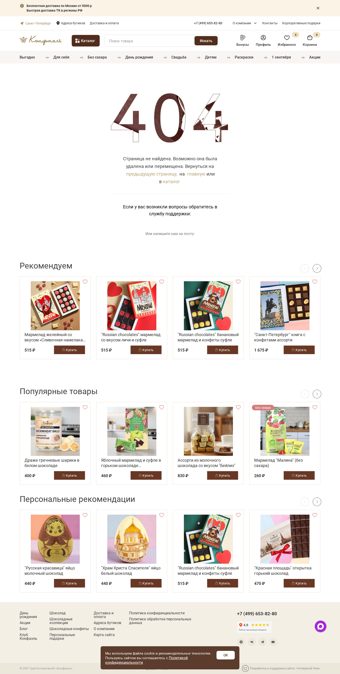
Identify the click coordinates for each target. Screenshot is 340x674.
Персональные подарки (62, 636)
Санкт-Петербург (38, 23)
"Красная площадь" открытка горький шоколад (283, 570)
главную (196, 174)
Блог (24, 629)
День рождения (139, 57)
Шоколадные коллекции (60, 621)
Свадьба (178, 57)
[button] (317, 268)
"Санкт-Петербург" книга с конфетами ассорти (279, 337)
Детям (210, 57)
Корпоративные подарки (301, 23)
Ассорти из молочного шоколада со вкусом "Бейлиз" (206, 463)
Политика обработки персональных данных (160, 621)
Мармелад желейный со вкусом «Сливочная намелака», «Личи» (55, 337)
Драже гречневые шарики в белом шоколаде (52, 463)
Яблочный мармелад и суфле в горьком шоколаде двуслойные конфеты (131, 463)
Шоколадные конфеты (69, 629)
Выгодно (27, 57)
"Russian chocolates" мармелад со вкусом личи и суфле (131, 337)
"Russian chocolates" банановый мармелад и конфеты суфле (208, 337)
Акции (314, 57)
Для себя (61, 57)
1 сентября (281, 57)
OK (225, 655)
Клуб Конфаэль (28, 636)
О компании (242, 23)
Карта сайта (104, 635)
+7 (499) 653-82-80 (257, 613)
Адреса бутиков (73, 23)
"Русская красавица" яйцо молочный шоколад (50, 570)
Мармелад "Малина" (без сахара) (278, 463)
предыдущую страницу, (151, 174)
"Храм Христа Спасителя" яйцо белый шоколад (131, 570)
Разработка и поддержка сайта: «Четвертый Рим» (285, 668)
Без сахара (97, 57)
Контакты (270, 23)
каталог (171, 181)
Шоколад (57, 613)
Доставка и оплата (104, 23)
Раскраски (244, 57)
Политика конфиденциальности (157, 613)
